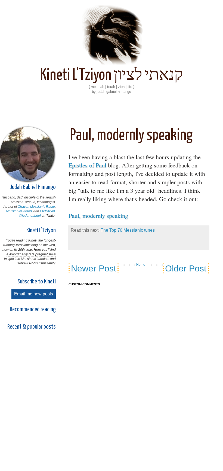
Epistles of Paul (87, 165)
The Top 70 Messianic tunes (128, 230)
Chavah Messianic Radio (36, 207)
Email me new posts (33, 294)
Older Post (185, 268)
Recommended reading (33, 309)
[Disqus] (139, 361)
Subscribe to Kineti (36, 282)
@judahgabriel (30, 216)
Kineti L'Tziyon (41, 230)
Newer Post (93, 268)
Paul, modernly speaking (98, 215)
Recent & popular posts (31, 327)
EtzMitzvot (47, 211)
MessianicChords (19, 211)
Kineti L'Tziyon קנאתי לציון (111, 75)
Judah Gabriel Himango (33, 187)
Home (140, 265)
